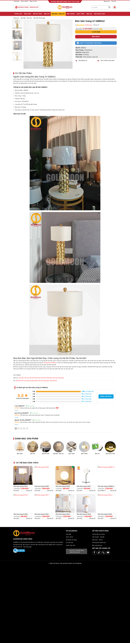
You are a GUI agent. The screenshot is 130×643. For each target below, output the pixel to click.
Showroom (107, 1)
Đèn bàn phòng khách (32, 380)
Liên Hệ (114, 1)
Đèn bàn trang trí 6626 (42, 486)
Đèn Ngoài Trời (99, 14)
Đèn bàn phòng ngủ (44, 380)
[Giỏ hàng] (115, 7)
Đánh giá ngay (106, 396)
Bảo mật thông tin (97, 545)
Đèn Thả (47, 14)
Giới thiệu (16, 1)
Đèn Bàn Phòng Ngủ (39, 18)
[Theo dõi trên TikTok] (99, 553)
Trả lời (16, 410)
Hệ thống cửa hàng (71, 539)
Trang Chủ (18, 14)
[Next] (69, 44)
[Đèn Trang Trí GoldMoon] (65, 7)
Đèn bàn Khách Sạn (21, 380)
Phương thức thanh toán (99, 542)
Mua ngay (96, 36)
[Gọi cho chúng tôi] (103, 553)
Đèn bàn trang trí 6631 (42, 514)
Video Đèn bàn (53, 380)
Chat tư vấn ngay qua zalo (91, 43)
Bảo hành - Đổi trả (97, 539)
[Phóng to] (26, 66)
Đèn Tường (71, 14)
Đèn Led (89, 14)
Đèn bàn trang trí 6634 (105, 514)
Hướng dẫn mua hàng (98, 534)
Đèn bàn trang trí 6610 (63, 514)
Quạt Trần (80, 14)
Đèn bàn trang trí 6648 (63, 486)
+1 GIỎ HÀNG (96, 32)
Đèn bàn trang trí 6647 (84, 486)
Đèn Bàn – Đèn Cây (58, 14)
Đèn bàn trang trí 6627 (21, 486)
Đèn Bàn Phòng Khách (47, 377)
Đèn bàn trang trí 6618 (84, 514)
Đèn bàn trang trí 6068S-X (106, 486)
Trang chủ (16, 18)
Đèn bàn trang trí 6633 (21, 514)
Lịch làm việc (69, 542)
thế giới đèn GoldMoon (50, 362)
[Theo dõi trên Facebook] (94, 553)
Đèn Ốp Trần (37, 14)
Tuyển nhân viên (70, 545)
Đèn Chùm (27, 14)
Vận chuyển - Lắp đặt (98, 537)
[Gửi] (109, 7)
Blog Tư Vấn (33, 1)
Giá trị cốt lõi (24, 1)
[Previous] (26, 44)
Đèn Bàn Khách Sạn (35, 377)
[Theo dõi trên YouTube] (108, 553)
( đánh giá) (88, 25)
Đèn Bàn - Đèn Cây (26, 18)
